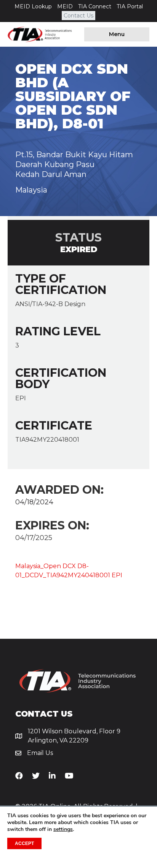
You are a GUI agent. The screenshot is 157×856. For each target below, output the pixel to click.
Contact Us (78, 15)
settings (63, 829)
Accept (24, 843)
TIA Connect (94, 6)
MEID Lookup (33, 6)
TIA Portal (130, 6)
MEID (65, 6)
